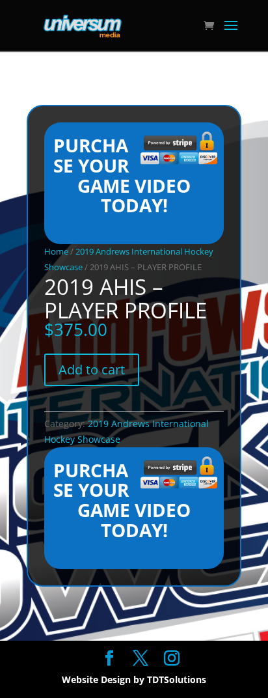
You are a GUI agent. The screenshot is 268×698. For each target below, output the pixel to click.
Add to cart (92, 369)
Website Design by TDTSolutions (134, 679)
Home (56, 251)
